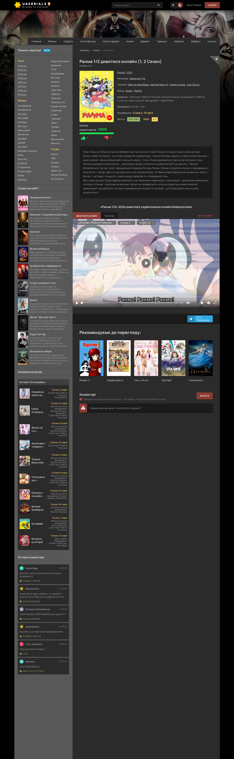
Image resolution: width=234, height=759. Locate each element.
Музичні (55, 81)
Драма (21, 142)
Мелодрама (57, 73)
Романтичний (58, 106)
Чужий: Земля (31, 580)
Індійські (179, 41)
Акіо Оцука (193, 84)
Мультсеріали (111, 41)
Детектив (23, 134)
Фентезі (55, 143)
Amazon (55, 166)
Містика (55, 77)
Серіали (68, 41)
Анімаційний (24, 105)
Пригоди (55, 98)
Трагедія (56, 118)
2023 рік (22, 78)
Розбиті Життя (32, 636)
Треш (54, 122)
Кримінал (56, 65)
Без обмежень (31, 601)
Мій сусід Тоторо (34, 671)
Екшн (20, 154)
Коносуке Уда (137, 78)
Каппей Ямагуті (159, 84)
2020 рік (22, 90)
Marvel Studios (59, 174)
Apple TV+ (56, 170)
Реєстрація (194, 5)
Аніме (129, 41)
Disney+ (55, 162)
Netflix (138, 90)
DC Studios (57, 178)
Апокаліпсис (24, 109)
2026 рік (22, 66)
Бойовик (22, 122)
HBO (53, 158)
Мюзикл (55, 85)
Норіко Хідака (178, 84)
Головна (36, 41)
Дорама (22, 138)
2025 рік (22, 70)
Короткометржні (60, 61)
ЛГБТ (54, 69)
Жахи (54, 135)
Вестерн (22, 126)
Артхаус (22, 113)
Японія (121, 72)
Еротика (22, 159)
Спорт (54, 114)
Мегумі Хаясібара (138, 84)
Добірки (195, 41)
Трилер (55, 126)
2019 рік (22, 94)
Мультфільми (88, 41)
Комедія (22, 179)
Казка (21, 175)
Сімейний (56, 110)
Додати (204, 395)
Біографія (23, 118)
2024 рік (22, 74)
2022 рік (22, 82)
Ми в (203, 319)
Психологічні (58, 102)
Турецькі (162, 41)
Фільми (52, 41)
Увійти (212, 5)
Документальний (27, 150)
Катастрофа (24, 171)
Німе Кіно (56, 89)
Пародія (55, 94)
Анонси (211, 41)
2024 (129, 72)
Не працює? (205, 215)
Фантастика (57, 139)
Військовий (24, 130)
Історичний (24, 167)
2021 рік (22, 86)
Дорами (145, 41)
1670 (25, 653)
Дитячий (22, 146)
